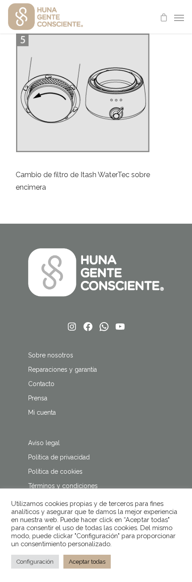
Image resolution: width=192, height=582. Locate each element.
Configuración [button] (35, 561)
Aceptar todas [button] (87, 561)
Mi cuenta (42, 412)
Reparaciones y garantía (62, 369)
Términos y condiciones (63, 485)
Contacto (41, 383)
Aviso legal (44, 442)
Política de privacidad (59, 457)
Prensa (37, 398)
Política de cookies (55, 471)
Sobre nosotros (50, 355)
